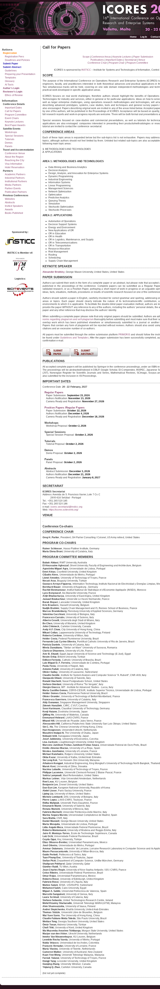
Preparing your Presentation (20, 74)
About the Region (14, 156)
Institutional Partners (16, 181)
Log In (143, 37)
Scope (86, 56)
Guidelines (11, 70)
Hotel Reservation (14, 167)
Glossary (9, 81)
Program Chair (116, 62)
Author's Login (11, 88)
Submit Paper (10, 63)
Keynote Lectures (14, 121)
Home (133, 37)
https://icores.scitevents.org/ (63, 509)
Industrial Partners (15, 178)
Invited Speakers (14, 206)
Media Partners (13, 185)
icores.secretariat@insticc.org (66, 506)
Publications (97, 60)
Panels (8, 146)
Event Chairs (12, 118)
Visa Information (13, 163)
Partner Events (13, 188)
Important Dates (13, 107)
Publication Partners (16, 192)
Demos (9, 142)
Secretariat (130, 60)
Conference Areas (101, 56)
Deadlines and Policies (17, 60)
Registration (10, 53)
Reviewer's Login (12, 91)
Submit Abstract (12, 67)
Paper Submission (143, 56)
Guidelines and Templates (74, 337)
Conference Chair (97, 62)
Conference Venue (15, 153)
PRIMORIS (124, 334)
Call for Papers (13, 111)
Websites (10, 199)
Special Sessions (14, 135)
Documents (6, 44)
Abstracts (10, 202)
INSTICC (86, 69)
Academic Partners (15, 174)
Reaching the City (14, 160)
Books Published (14, 213)
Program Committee (16, 114)
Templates (10, 77)
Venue (141, 60)
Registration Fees (14, 56)
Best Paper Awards (15, 125)
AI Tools (9, 84)
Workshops (11, 132)
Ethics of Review (14, 95)
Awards (9, 209)
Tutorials (9, 139)
